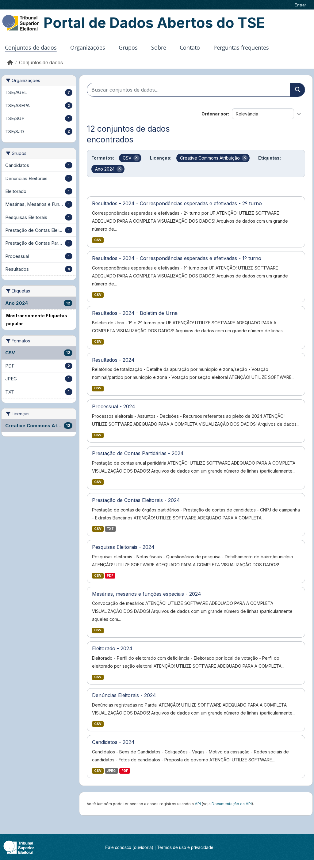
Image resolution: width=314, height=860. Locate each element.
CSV (97, 240)
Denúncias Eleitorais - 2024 (124, 695)
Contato (190, 47)
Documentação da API (232, 804)
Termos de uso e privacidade (185, 847)
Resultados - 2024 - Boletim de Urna (135, 313)
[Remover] (136, 158)
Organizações (87, 47)
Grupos (128, 47)
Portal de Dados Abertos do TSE (154, 22)
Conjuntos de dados (31, 47)
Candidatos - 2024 (113, 742)
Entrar (300, 5)
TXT (110, 529)
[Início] (10, 62)
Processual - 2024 (113, 406)
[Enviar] (297, 89)
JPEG (111, 771)
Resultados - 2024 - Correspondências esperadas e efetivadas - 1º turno (176, 258)
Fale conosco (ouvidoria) (129, 847)
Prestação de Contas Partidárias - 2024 (138, 453)
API (198, 804)
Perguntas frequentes (241, 47)
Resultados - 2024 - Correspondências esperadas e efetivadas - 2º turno (177, 203)
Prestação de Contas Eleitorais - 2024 (136, 500)
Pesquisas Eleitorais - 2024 (123, 547)
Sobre (158, 47)
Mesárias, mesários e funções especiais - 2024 (146, 594)
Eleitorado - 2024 (112, 648)
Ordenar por (214, 113)
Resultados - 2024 (113, 360)
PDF (110, 576)
